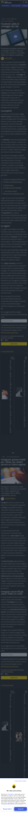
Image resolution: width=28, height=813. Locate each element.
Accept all (20, 809)
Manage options (7, 809)
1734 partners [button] (10, 794)
